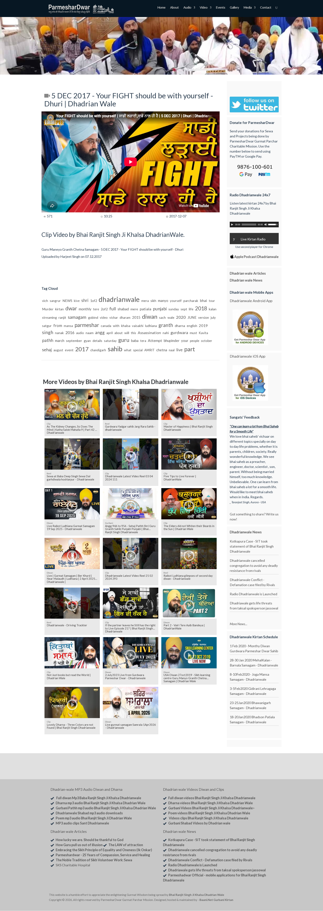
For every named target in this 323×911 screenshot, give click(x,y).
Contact (265, 7)
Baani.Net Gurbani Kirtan (216, 899)
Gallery (234, 7)
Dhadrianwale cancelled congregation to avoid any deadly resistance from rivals (254, 565)
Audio (187, 7)
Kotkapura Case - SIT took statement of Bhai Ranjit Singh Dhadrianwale (252, 546)
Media (248, 7)
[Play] (232, 224)
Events (220, 7)
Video (203, 7)
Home (161, 7)
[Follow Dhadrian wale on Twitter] (264, 895)
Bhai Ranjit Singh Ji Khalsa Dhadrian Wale (196, 894)
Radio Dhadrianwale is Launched (253, 594)
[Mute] (265, 224)
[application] (254, 224)
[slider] (273, 224)
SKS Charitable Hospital (73, 865)
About (174, 7)
